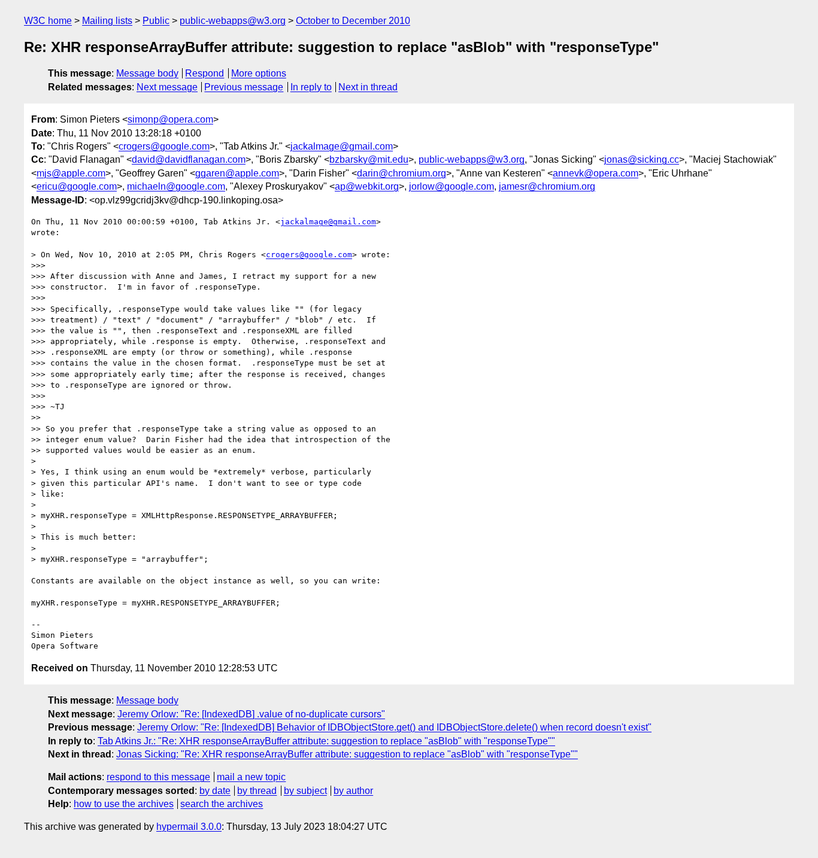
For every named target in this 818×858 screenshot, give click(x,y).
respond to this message (158, 777)
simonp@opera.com (170, 119)
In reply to (311, 87)
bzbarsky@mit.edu (368, 159)
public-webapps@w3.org (233, 21)
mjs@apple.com (71, 173)
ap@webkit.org (367, 186)
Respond (204, 73)
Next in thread (368, 87)
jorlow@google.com (451, 186)
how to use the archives (124, 804)
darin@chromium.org (401, 173)
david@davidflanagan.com (189, 159)
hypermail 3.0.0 (189, 827)
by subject (305, 791)
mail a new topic (251, 777)
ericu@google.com (77, 186)
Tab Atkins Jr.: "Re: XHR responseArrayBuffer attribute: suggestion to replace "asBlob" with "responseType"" (326, 741)
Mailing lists (107, 21)
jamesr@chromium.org (547, 186)
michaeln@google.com (176, 186)
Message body (147, 73)
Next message (167, 87)
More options (258, 73)
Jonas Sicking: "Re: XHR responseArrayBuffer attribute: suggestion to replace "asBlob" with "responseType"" (347, 754)
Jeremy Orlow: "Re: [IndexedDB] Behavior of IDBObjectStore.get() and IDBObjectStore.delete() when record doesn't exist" (394, 727)
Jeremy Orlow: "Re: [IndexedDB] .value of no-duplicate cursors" (251, 714)
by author (353, 791)
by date (215, 791)
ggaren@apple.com (237, 173)
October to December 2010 (353, 21)
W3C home (48, 21)
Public (156, 21)
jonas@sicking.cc (641, 159)
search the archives (221, 804)
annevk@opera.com (595, 173)
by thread (257, 791)
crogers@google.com (164, 146)
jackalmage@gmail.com (341, 146)
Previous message (243, 87)
